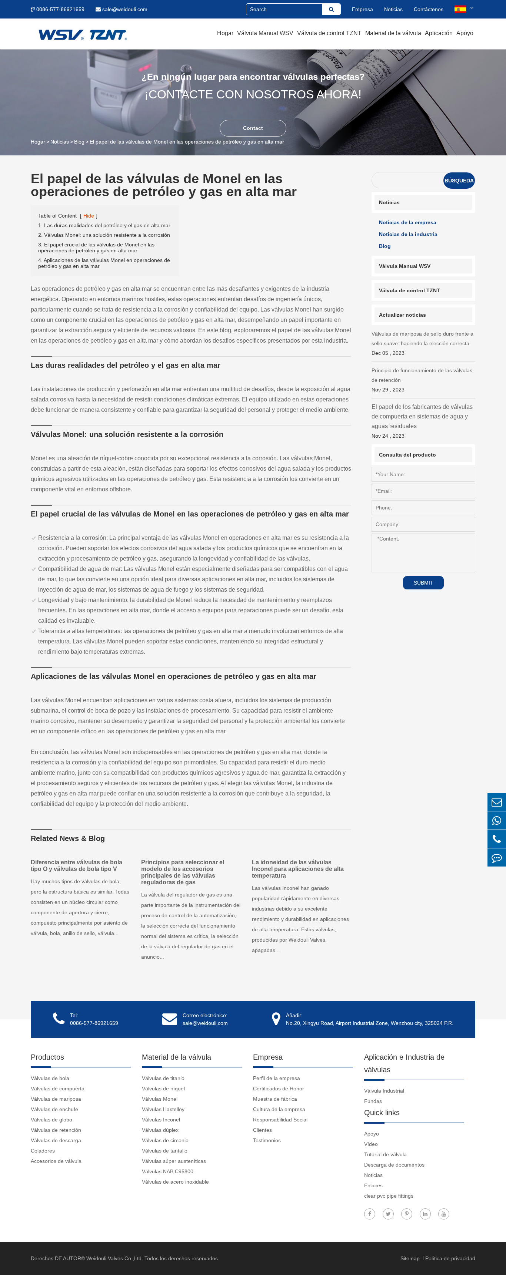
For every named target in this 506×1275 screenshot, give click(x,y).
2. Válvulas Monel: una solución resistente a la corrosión (104, 235)
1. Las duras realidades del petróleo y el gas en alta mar (104, 225)
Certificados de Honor (278, 1088)
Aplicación (439, 33)
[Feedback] (496, 857)
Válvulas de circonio (165, 1140)
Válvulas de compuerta (57, 1088)
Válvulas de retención (56, 1130)
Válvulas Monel (159, 1099)
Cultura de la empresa (279, 1109)
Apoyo (464, 33)
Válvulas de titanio (163, 1078)
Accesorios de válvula (56, 1161)
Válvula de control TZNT (329, 33)
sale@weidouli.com (124, 9)
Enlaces (373, 1185)
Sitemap (410, 1258)
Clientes (262, 1130)
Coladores (43, 1151)
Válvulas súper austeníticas (174, 1161)
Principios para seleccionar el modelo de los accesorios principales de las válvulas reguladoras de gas (182, 872)
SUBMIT (423, 583)
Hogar (225, 33)
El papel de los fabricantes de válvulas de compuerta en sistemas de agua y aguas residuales (422, 421)
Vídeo (371, 1144)
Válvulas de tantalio (164, 1151)
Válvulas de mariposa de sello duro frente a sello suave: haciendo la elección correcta (422, 343)
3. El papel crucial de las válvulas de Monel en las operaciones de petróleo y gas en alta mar (96, 247)
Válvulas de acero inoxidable (175, 1182)
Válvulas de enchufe (54, 1109)
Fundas (373, 1101)
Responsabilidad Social (280, 1120)
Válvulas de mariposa (56, 1099)
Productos (47, 1057)
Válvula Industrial (384, 1091)
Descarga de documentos (394, 1165)
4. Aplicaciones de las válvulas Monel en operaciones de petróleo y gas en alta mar (104, 263)
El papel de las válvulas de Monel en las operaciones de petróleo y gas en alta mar (187, 142)
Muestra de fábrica (275, 1099)
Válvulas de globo (51, 1120)
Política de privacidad (450, 1258)
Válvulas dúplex (160, 1130)
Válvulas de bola (50, 1078)
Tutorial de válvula (385, 1154)
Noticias (393, 9)
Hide (88, 216)
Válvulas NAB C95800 (167, 1171)
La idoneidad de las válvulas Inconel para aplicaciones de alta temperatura (298, 869)
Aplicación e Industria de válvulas (404, 1063)
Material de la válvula (393, 33)
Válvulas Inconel (161, 1120)
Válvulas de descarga (56, 1140)
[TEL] (496, 839)
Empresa (362, 9)
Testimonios (267, 1140)
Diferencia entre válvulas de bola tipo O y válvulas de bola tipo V (76, 865)
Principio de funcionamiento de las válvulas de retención (422, 380)
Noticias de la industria (408, 234)
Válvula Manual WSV (265, 33)
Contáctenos (428, 9)
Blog (79, 142)
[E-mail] (496, 802)
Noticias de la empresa (407, 222)
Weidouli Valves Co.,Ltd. (114, 1258)
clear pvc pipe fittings (388, 1196)
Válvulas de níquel (163, 1088)
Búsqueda (459, 181)
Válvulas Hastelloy (163, 1109)
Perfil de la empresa (276, 1078)
